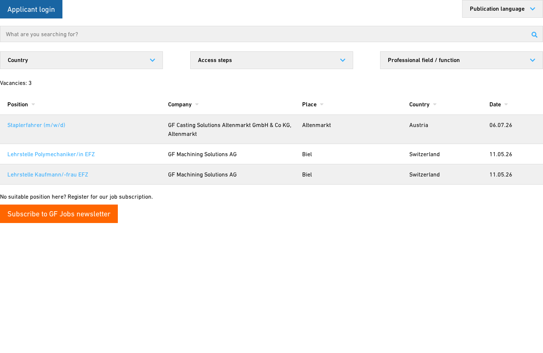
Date (495, 104)
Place (310, 104)
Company (180, 104)
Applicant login (31, 9)
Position (18, 104)
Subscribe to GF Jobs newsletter (58, 214)
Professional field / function (424, 60)
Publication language (497, 8)
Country (18, 60)
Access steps (215, 60)
